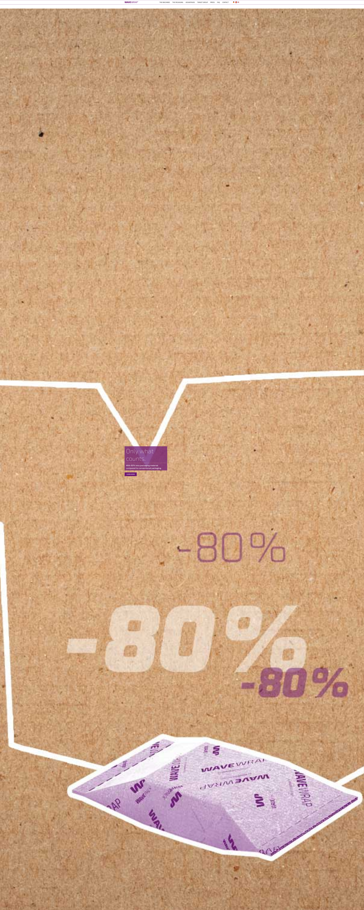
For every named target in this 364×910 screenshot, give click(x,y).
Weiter (360, 461)
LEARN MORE (128, 474)
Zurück (4, 461)
